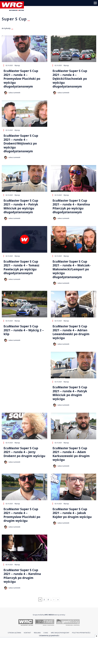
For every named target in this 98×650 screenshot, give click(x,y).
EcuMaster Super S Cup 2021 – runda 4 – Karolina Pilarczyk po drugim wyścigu (22, 576)
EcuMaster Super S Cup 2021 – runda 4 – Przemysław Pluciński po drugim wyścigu (22, 515)
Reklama (37, 633)
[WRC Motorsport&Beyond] (13, 10)
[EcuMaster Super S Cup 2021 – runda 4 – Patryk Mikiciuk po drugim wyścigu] (73, 365)
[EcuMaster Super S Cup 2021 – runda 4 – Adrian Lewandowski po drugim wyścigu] (73, 304)
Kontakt (27, 633)
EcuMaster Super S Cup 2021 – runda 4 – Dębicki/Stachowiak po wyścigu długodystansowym (70, 78)
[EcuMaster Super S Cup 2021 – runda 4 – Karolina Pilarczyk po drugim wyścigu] (24, 548)
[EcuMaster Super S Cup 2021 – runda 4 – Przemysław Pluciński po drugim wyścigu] (24, 487)
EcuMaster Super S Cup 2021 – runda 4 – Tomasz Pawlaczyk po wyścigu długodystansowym (21, 267)
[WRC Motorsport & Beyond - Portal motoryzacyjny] (25, 622)
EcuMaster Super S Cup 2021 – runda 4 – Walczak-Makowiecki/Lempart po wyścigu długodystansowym (72, 269)
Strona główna (14, 633)
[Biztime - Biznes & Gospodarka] (44, 622)
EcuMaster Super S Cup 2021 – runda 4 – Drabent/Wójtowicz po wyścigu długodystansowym (21, 143)
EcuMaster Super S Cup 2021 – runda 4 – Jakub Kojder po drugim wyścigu (72, 513)
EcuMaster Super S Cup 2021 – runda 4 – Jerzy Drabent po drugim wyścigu (24, 452)
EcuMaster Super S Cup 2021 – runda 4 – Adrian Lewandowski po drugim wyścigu (71, 332)
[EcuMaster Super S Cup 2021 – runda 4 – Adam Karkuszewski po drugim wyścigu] (73, 426)
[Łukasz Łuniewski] (5, 92)
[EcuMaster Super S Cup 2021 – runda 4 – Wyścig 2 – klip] (24, 304)
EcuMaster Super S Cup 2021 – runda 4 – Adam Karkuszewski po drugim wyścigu (71, 454)
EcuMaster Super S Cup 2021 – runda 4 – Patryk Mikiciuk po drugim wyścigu (70, 393)
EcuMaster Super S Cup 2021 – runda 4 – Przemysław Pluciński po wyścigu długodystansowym (22, 78)
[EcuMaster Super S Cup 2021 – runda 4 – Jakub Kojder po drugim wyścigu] (73, 487)
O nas (46, 633)
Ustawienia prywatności (49, 635)
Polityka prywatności (81, 633)
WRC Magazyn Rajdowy (60, 633)
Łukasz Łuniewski (14, 93)
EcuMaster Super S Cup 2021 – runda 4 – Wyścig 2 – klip (24, 330)
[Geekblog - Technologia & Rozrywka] (68, 622)
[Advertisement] (49, 644)
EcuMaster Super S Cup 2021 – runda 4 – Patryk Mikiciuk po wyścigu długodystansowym (21, 206)
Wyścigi (17, 65)
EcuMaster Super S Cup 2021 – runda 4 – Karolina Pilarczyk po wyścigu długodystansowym (71, 206)
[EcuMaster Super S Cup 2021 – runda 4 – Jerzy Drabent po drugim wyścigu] (24, 426)
